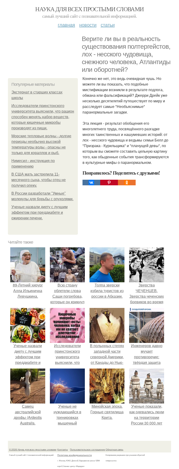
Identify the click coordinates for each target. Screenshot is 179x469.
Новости (87, 24)
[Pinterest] (109, 182)
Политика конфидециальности (74, 455)
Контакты (62, 449)
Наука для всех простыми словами (89, 9)
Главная (66, 24)
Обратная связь (114, 449)
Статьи (108, 24)
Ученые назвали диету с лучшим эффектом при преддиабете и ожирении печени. (39, 212)
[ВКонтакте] (91, 182)
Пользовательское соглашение (87, 449)
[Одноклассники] (127, 182)
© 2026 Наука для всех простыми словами (32, 449)
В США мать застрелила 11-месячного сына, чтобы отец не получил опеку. (38, 179)
